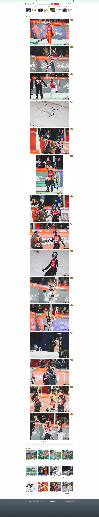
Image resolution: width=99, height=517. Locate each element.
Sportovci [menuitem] (46, 6)
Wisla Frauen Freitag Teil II (55, 475)
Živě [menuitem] (35, 6)
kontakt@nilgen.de (42, 445)
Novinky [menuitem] (33, 6)
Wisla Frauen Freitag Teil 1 (31, 491)
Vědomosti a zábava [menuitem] (53, 6)
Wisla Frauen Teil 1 (54, 491)
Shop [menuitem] (59, 6)
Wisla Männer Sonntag (30, 459)
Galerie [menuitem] (49, 6)
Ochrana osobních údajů (46, 0)
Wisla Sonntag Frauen (42, 459)
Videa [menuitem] (57, 6)
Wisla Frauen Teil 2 (42, 491)
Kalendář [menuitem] (42, 6)
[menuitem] (68, 4)
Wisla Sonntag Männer (55, 459)
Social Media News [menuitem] (64, 6)
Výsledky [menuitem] (39, 6)
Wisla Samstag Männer (67, 459)
